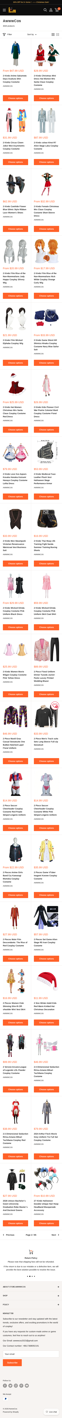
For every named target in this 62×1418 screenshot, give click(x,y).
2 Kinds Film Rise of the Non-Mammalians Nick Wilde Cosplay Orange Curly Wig (45, 278)
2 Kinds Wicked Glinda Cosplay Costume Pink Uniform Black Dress (14, 611)
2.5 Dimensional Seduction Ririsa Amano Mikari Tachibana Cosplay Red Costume (15, 1138)
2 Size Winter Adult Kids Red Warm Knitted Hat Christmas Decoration (45, 1006)
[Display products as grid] (53, 34)
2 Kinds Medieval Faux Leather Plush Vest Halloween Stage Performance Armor (45, 479)
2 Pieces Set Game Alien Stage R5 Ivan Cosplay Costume (45, 942)
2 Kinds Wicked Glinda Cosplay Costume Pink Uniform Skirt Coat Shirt (45, 611)
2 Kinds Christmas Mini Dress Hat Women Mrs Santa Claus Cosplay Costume (45, 80)
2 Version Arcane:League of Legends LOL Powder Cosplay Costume (14, 1070)
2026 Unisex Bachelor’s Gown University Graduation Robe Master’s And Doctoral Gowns (15, 1205)
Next (54, 1235)
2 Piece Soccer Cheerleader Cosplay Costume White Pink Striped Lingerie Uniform (45, 810)
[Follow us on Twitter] (10, 1386)
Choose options (15, 98)
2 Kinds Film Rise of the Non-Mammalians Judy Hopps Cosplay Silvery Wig (14, 278)
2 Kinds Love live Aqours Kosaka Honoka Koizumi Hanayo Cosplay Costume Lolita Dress (15, 479)
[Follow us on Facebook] (5, 1386)
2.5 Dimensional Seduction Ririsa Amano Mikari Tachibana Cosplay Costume (46, 1071)
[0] (57, 10)
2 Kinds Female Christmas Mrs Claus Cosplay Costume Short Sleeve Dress (46, 211)
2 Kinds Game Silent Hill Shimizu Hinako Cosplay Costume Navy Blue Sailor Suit (46, 345)
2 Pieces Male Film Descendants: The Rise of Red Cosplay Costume (15, 942)
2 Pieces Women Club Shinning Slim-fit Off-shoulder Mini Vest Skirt (14, 1006)
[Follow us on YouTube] (27, 1386)
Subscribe (12, 1362)
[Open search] (45, 10)
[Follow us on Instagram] (16, 1386)
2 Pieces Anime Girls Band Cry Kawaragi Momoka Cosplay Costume (13, 877)
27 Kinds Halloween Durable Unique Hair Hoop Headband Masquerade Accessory (46, 1205)
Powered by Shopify (11, 1412)
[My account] (50, 10)
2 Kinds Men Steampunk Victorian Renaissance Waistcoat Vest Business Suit (14, 545)
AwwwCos (8, 86)
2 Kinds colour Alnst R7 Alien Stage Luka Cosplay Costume (46, 145)
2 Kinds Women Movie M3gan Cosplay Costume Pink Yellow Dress (15, 674)
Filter (9, 34)
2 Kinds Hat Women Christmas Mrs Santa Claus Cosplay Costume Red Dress (14, 412)
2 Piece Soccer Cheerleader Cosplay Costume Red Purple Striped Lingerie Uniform (14, 810)
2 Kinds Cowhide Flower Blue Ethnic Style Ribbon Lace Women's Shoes (14, 209)
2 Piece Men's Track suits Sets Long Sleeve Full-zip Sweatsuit (46, 741)
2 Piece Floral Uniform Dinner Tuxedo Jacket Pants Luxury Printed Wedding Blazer (44, 676)
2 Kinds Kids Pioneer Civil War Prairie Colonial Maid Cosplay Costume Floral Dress (46, 412)
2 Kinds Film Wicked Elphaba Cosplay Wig (13, 341)
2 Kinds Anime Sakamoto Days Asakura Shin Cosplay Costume (15, 79)
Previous (10, 1235)
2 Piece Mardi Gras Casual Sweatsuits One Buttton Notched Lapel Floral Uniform (14, 743)
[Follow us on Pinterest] (21, 1386)
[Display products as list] (58, 34)
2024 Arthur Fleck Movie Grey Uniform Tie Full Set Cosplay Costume (46, 1137)
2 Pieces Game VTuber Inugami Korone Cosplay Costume (45, 875)
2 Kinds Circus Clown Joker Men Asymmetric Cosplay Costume (14, 145)
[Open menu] (4, 10)
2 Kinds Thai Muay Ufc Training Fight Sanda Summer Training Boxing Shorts (45, 545)
